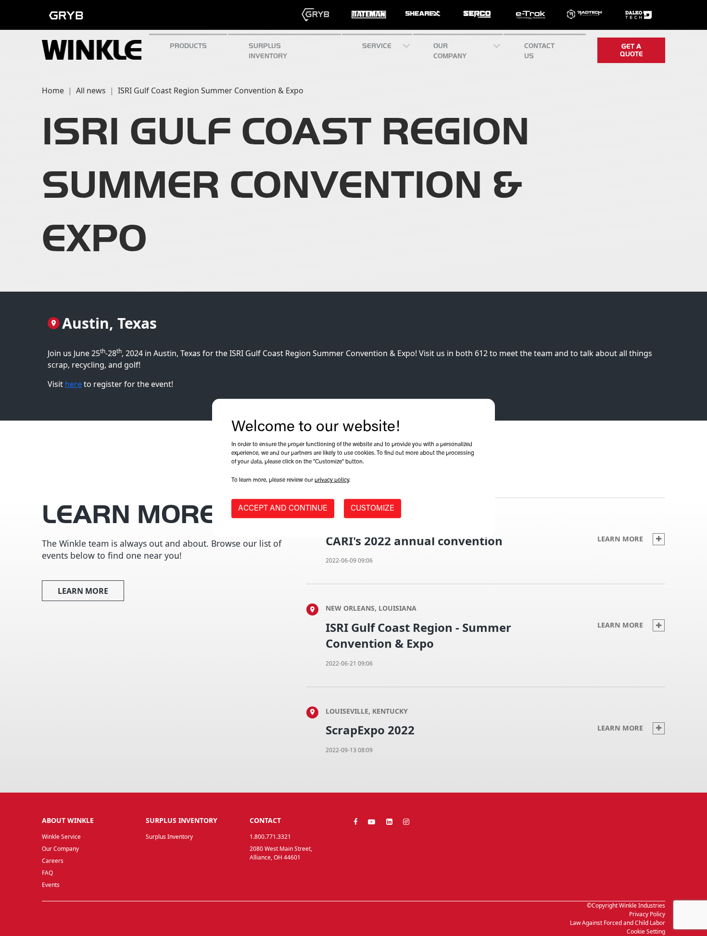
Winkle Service (61, 837)
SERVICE (376, 46)
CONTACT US (539, 51)
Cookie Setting (646, 931)
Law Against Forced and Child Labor (617, 923)
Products (188, 46)
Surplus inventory (268, 51)
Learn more (83, 591)
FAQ (47, 873)
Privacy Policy (647, 914)
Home (53, 90)
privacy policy (332, 480)
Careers (52, 861)
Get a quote (631, 50)
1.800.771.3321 (270, 837)
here (73, 384)
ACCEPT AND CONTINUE (283, 509)
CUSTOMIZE (372, 509)
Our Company (450, 51)
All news (91, 90)
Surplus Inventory (169, 837)
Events (51, 885)
